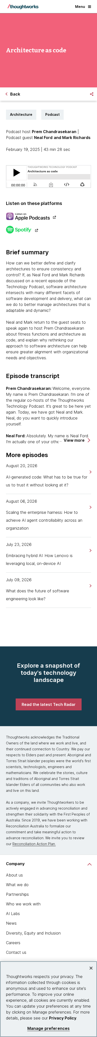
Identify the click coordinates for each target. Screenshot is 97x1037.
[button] (77, 440)
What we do (17, 884)
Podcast (52, 114)
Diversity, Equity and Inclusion (33, 933)
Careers (13, 942)
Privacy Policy (62, 1018)
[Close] (91, 968)
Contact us (16, 952)
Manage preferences (48, 1028)
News (11, 923)
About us (14, 875)
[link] (90, 472)
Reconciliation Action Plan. (34, 844)
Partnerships (17, 894)
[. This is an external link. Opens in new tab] (48, 217)
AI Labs (13, 913)
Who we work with (23, 903)
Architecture (21, 114)
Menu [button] (80, 6)
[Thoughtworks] (23, 6)
